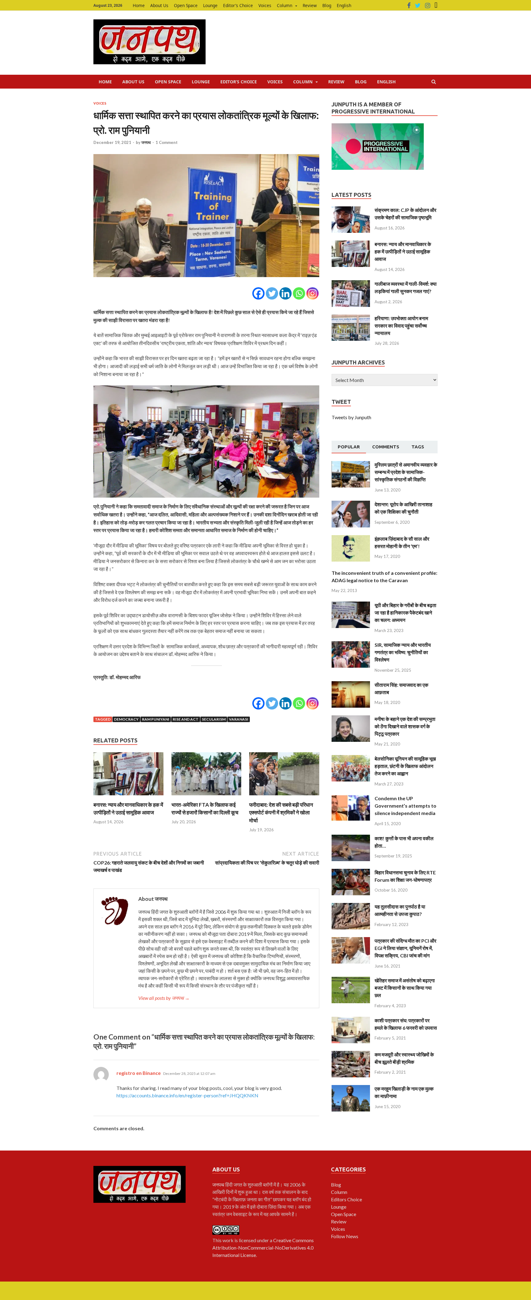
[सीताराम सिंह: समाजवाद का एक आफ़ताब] (351, 685)
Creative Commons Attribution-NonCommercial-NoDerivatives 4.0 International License (263, 1247)
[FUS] (436, 5)
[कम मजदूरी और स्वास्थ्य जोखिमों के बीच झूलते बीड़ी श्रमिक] (351, 1054)
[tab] (349, 447)
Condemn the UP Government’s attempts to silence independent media (405, 805)
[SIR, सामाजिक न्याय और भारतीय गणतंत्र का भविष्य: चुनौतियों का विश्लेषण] (351, 645)
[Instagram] (427, 5)
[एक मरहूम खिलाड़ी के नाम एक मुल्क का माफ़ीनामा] (351, 1088)
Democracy (126, 719)
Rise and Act (186, 719)
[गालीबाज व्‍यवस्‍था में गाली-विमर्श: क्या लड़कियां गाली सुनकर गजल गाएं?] (351, 284)
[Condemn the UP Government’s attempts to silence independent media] (351, 798)
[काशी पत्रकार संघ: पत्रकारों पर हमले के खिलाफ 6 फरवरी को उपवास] (351, 1020)
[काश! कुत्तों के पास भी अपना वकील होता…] (351, 838)
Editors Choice (346, 1199)
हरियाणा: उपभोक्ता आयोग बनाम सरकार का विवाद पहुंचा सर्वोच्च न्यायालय (401, 325)
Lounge (210, 5)
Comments (385, 446)
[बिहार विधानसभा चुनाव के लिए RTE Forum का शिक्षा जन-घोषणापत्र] (351, 872)
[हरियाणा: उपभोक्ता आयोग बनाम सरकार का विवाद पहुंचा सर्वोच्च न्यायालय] (351, 318)
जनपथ (146, 142)
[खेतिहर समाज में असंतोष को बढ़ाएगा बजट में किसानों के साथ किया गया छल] (351, 980)
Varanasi (238, 719)
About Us (159, 5)
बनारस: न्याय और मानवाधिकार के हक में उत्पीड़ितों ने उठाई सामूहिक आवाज (403, 251)
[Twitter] (417, 5)
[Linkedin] (285, 293)
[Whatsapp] (299, 293)
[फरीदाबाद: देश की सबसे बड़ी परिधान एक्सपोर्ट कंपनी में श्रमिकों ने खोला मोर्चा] (284, 797)
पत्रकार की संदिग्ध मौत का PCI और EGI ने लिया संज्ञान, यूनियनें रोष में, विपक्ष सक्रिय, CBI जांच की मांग (405, 948)
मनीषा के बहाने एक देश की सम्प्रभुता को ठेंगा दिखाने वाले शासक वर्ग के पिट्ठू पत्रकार (405, 726)
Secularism (214, 719)
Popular (349, 446)
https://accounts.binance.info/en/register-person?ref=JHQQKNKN (187, 1095)
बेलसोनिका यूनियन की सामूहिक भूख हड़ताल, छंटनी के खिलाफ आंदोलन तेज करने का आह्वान (405, 766)
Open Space (186, 5)
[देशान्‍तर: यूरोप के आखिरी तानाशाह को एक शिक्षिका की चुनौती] (351, 504)
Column (284, 5)
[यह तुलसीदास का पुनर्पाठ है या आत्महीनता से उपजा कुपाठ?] (351, 906)
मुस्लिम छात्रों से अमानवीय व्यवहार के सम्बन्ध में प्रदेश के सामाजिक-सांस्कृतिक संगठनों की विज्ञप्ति (406, 472)
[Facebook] (409, 5)
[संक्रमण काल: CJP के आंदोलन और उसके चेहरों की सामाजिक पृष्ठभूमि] (351, 210)
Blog (326, 5)
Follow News (344, 1236)
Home (139, 5)
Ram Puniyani (155, 719)
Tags (417, 446)
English (344, 5)
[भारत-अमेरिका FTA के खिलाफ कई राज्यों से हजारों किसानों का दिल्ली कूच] (206, 797)
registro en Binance (138, 1073)
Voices (264, 5)
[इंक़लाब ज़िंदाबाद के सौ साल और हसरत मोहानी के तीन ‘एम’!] (351, 539)
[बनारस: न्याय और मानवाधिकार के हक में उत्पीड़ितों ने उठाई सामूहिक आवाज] (128, 797)
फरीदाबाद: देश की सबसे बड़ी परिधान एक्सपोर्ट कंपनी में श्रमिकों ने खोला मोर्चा (281, 812)
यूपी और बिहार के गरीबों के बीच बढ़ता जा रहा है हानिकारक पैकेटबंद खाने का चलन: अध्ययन (405, 612)
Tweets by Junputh (351, 417)
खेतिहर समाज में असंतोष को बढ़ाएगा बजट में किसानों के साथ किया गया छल (405, 987)
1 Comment (166, 142)
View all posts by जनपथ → (164, 998)
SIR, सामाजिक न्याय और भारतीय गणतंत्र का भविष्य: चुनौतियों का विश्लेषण (403, 652)
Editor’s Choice (238, 5)
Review (310, 5)
